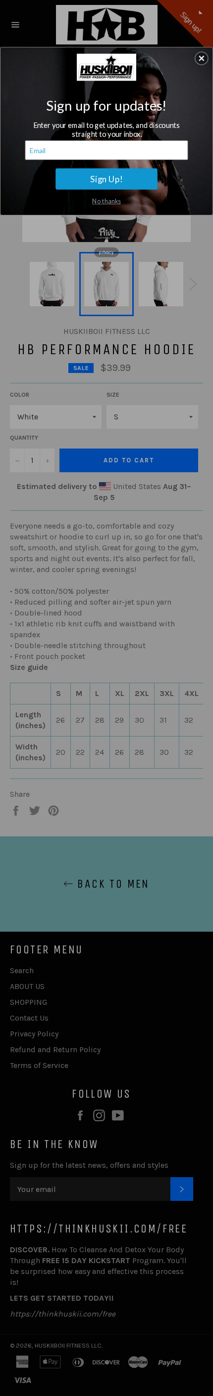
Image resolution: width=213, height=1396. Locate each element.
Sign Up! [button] (106, 178)
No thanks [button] (106, 200)
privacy (106, 252)
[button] (202, 58)
